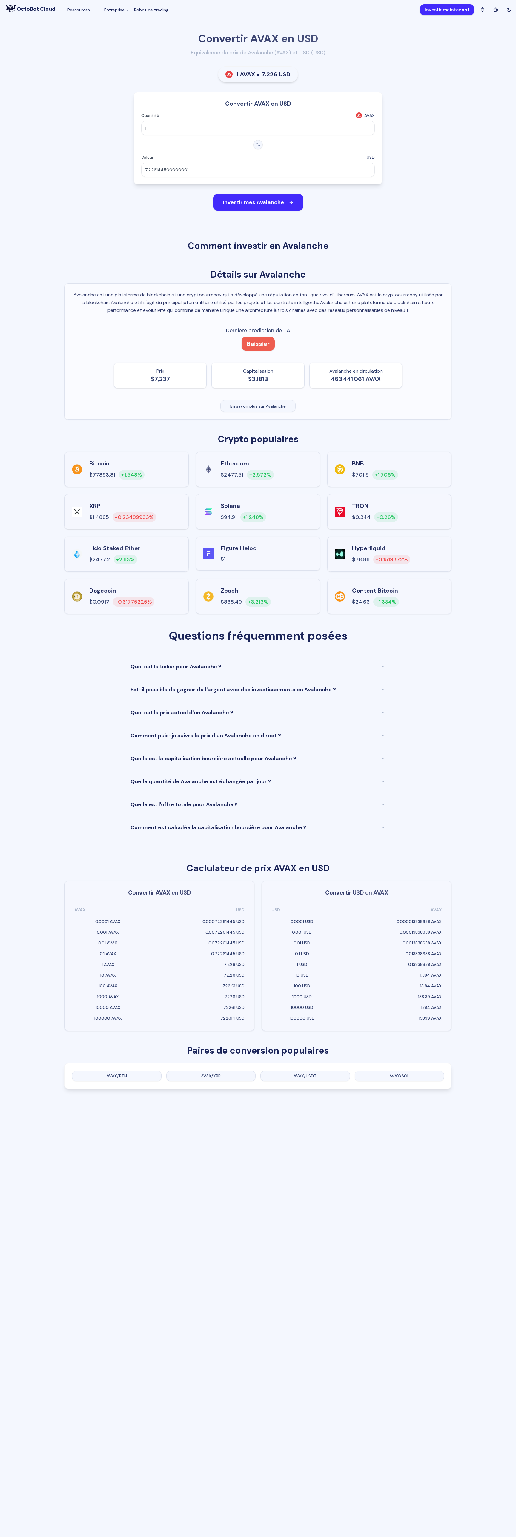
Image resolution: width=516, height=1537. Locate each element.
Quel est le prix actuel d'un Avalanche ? (181, 712)
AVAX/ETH (117, 1076)
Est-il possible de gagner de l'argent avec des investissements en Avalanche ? (233, 689)
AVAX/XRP (211, 1076)
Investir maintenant (447, 10)
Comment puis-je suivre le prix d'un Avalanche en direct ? (205, 735)
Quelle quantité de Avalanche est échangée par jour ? (200, 781)
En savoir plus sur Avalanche (258, 406)
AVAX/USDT (305, 1076)
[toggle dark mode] (509, 9)
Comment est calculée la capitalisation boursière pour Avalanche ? (218, 827)
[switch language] (495, 9)
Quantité (150, 115)
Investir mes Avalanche (253, 202)
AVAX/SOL (399, 1076)
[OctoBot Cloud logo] (11, 8)
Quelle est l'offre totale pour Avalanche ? (184, 804)
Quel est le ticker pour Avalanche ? (175, 666)
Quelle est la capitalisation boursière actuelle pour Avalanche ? (213, 758)
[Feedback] (482, 9)
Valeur (147, 157)
